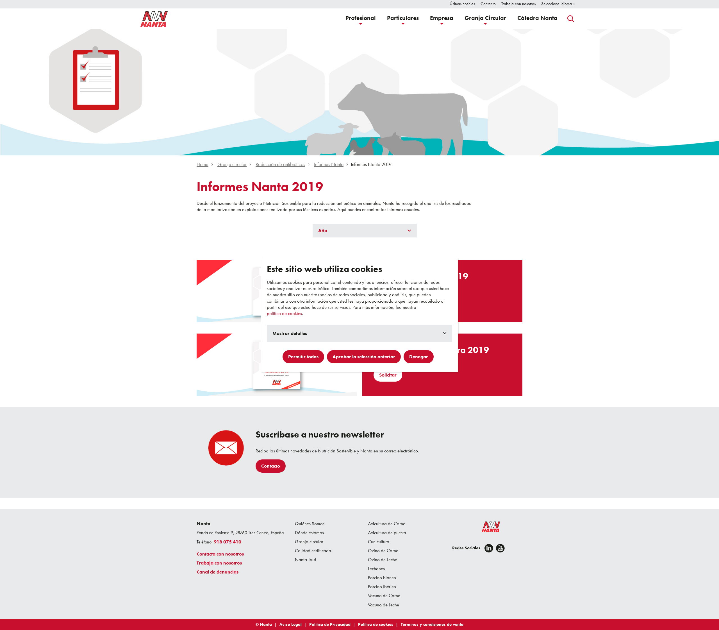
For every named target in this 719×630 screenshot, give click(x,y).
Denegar (418, 356)
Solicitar (388, 375)
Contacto (270, 466)
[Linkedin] (488, 548)
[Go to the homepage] (487, 528)
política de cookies (284, 313)
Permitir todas (303, 356)
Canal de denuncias (217, 572)
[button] (360, 18)
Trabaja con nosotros (219, 563)
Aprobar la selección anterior (364, 356)
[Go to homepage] (154, 19)
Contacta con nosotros (220, 554)
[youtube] (500, 548)
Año (322, 230)
